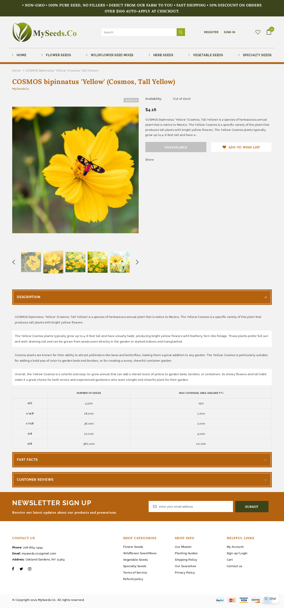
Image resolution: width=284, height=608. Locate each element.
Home (16, 70)
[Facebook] (13, 569)
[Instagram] (30, 569)
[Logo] (44, 32)
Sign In (229, 32)
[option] (75, 170)
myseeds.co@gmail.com (39, 553)
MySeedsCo (20, 88)
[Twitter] (21, 569)
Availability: (153, 98)
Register (212, 32)
